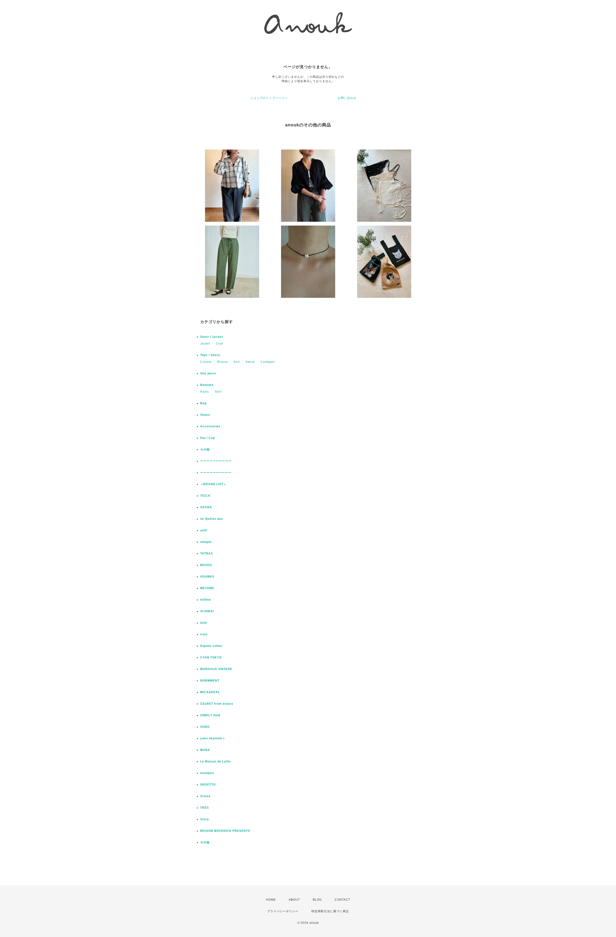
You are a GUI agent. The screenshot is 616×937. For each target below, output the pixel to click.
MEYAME (207, 588)
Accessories (210, 426)
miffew (205, 599)
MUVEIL (206, 565)
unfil (203, 530)
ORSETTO (208, 784)
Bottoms (207, 385)
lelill (203, 623)
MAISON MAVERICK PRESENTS (225, 831)
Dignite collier (211, 646)
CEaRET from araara (216, 703)
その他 (206, 449)
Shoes (205, 414)
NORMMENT (209, 680)
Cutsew (206, 362)
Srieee (205, 796)
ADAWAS (207, 576)
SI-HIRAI (207, 611)
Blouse (222, 362)
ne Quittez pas (211, 519)
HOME (271, 899)
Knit (237, 362)
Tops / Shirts (210, 355)
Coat (219, 343)
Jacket (205, 343)
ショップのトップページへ (269, 98)
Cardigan (268, 362)
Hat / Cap (207, 438)
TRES (204, 807)
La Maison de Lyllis (215, 761)
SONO (205, 727)
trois (204, 634)
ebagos (206, 542)
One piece (208, 373)
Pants (204, 391)
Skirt (218, 391)
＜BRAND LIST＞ (213, 484)
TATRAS (206, 553)
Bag (203, 403)
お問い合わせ (347, 98)
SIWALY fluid (210, 715)
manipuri (207, 773)
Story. (205, 819)
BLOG (317, 899)
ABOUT (294, 899)
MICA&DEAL (210, 692)
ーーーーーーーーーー (215, 461)
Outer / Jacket (211, 336)
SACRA (206, 507)
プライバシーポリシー (282, 911)
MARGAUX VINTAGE (216, 669)
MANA (205, 750)
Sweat (250, 362)
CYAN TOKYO (211, 657)
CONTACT (342, 899)
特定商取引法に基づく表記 (330, 911)
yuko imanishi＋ (212, 738)
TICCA (205, 495)
